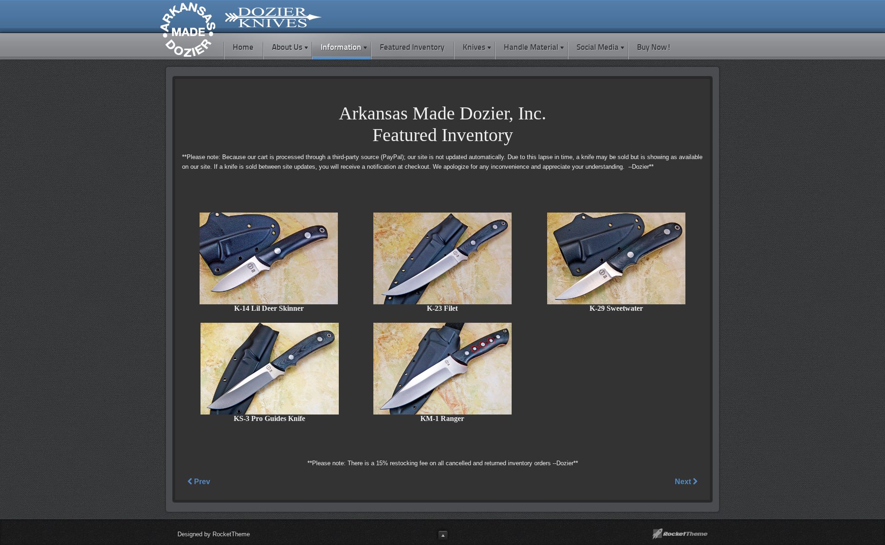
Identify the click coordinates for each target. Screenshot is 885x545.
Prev (201, 482)
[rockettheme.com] (680, 534)
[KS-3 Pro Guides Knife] (270, 412)
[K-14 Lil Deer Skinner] (269, 302)
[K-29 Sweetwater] (616, 302)
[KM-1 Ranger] (442, 412)
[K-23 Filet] (442, 302)
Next (684, 482)
